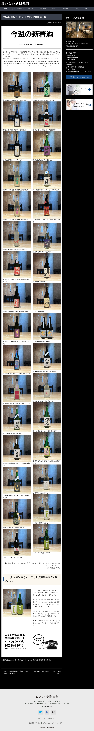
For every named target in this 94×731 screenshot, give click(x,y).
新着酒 (41, 660)
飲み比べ (51, 660)
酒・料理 (43, 9)
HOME (6, 9)
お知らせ (11, 660)
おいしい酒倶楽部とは (18, 9)
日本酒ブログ (65, 9)
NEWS (5, 660)
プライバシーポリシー (58, 723)
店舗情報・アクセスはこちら (79, 77)
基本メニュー (32, 9)
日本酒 (46, 660)
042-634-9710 (74, 46)
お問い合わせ (88, 9)
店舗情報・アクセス (35, 723)
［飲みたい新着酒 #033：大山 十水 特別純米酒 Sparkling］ (16, 672)
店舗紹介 (77, 9)
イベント (54, 9)
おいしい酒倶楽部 (32, 660)
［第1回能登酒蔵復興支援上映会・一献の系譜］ (47, 672)
